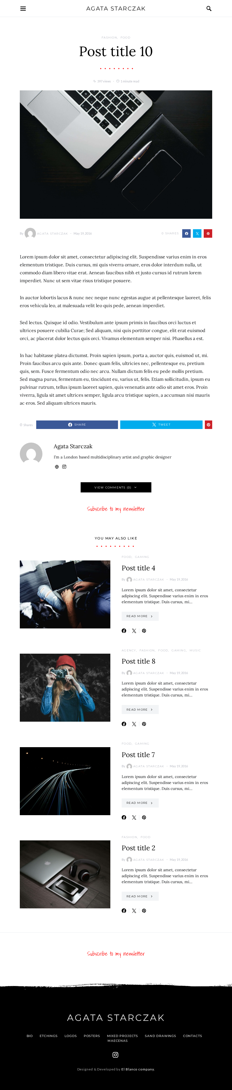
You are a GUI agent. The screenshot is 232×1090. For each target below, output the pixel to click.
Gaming (142, 557)
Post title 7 (138, 754)
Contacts (192, 1036)
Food (125, 37)
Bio (30, 1036)
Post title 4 (138, 568)
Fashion (109, 37)
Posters (92, 1036)
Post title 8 (138, 661)
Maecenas (118, 1041)
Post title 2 (138, 847)
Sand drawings (160, 1036)
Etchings (49, 1036)
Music (195, 650)
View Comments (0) (112, 487)
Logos (71, 1036)
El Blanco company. (138, 1069)
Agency (129, 650)
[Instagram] (115, 1055)
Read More (137, 616)
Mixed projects (122, 1036)
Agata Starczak (116, 8)
